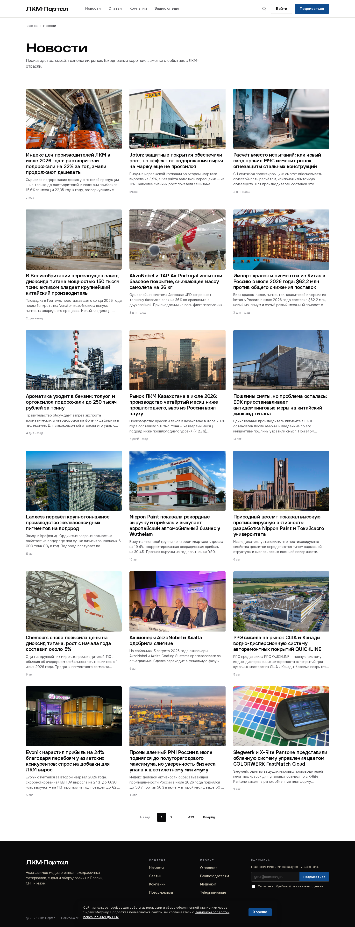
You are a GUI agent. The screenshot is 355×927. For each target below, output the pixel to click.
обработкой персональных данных (299, 886)
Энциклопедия (167, 8)
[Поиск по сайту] (264, 8)
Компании (138, 8)
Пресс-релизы (161, 892)
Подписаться (312, 8)
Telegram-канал (213, 892)
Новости (93, 8)
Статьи (115, 8)
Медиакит (208, 884)
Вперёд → (211, 817)
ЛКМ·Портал (47, 9)
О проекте (209, 868)
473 (191, 817)
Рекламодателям (214, 876)
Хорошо (260, 912)
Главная (32, 26)
